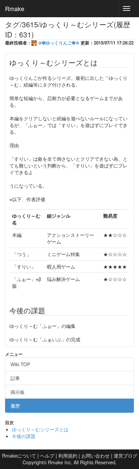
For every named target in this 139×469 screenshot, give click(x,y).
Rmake (14, 8)
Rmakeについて (19, 455)
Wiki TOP (20, 364)
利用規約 (67, 455)
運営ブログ (125, 455)
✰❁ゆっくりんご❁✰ (58, 42)
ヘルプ (47, 455)
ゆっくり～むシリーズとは (40, 429)
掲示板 (17, 391)
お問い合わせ (95, 455)
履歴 (15, 405)
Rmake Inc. (60, 462)
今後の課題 (23, 436)
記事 (15, 378)
